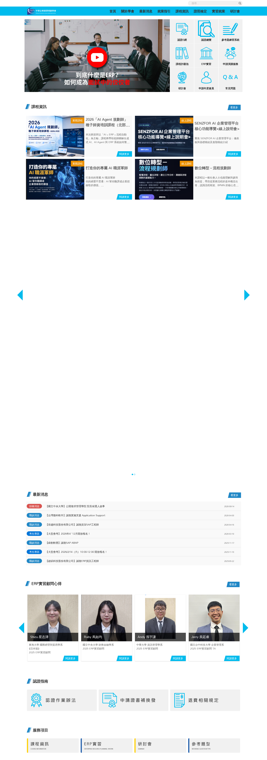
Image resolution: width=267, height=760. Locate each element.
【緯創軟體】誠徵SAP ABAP (62, 542)
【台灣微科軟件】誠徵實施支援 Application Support (75, 515)
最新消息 (145, 11)
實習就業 (218, 11)
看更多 (234, 107)
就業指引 (164, 11)
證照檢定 (200, 11)
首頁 (114, 11)
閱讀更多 (124, 153)
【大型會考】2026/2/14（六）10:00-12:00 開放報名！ (76, 552)
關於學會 (127, 11)
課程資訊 (182, 11)
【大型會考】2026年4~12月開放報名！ (68, 533)
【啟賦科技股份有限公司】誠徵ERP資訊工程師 (72, 561)
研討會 (235, 11)
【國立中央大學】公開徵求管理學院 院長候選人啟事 (75, 506)
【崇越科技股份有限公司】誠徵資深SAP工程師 (72, 524)
